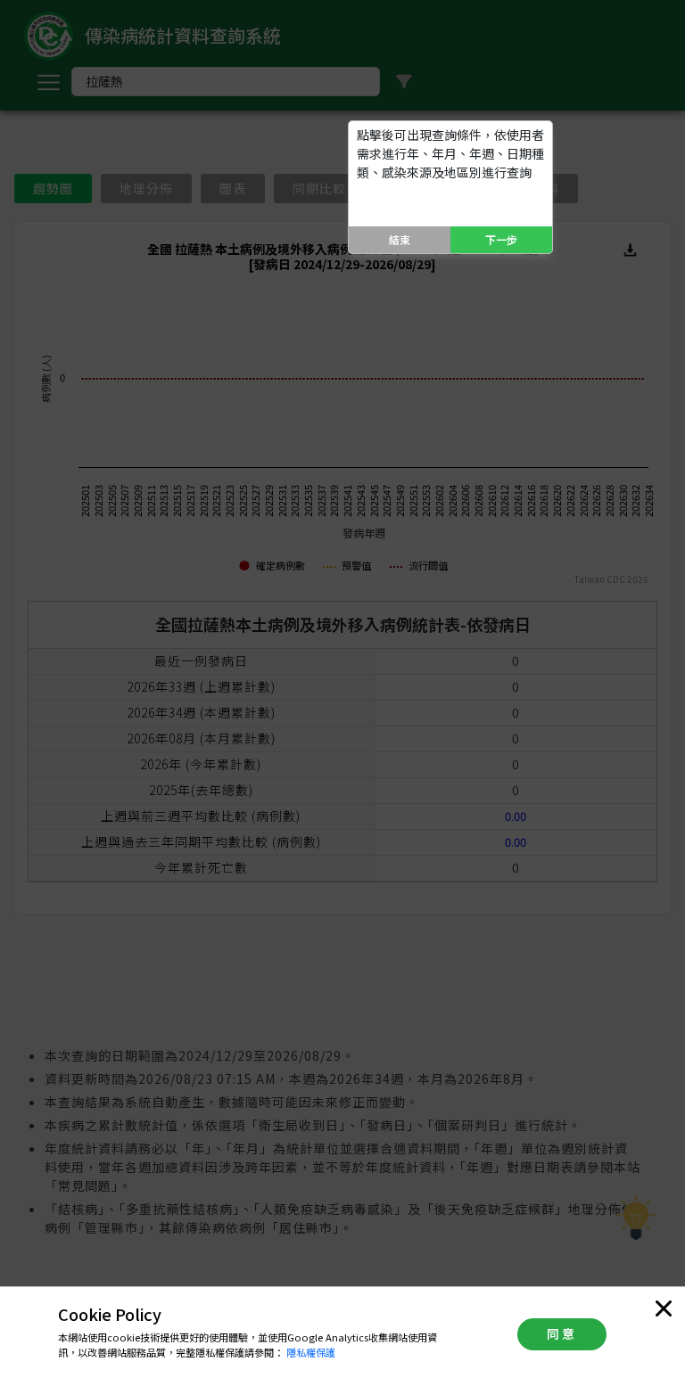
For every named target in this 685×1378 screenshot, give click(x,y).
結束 (399, 239)
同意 (562, 1333)
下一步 (501, 239)
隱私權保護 (310, 1352)
